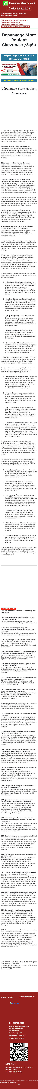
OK (19, 1085)
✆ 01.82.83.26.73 (19, 8)
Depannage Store (11, 1069)
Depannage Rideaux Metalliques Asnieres (19, 1067)
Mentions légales (7, 997)
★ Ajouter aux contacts (13, 1072)
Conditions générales (27, 997)
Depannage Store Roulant (9, 15)
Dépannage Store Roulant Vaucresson (14, 13)
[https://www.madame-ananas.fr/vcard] (19, 1052)
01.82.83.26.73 (22, 1035)
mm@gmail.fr (18, 1033)
